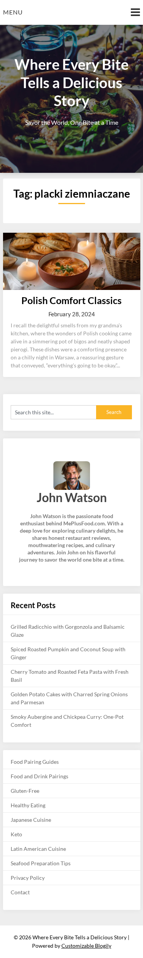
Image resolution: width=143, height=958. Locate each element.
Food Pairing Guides (35, 761)
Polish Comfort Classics (71, 300)
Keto (16, 834)
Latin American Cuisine (38, 848)
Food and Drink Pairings (39, 776)
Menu (13, 12)
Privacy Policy (28, 877)
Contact (20, 892)
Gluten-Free (25, 790)
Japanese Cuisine (31, 819)
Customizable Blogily (86, 945)
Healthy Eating (28, 805)
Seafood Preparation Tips (41, 863)
